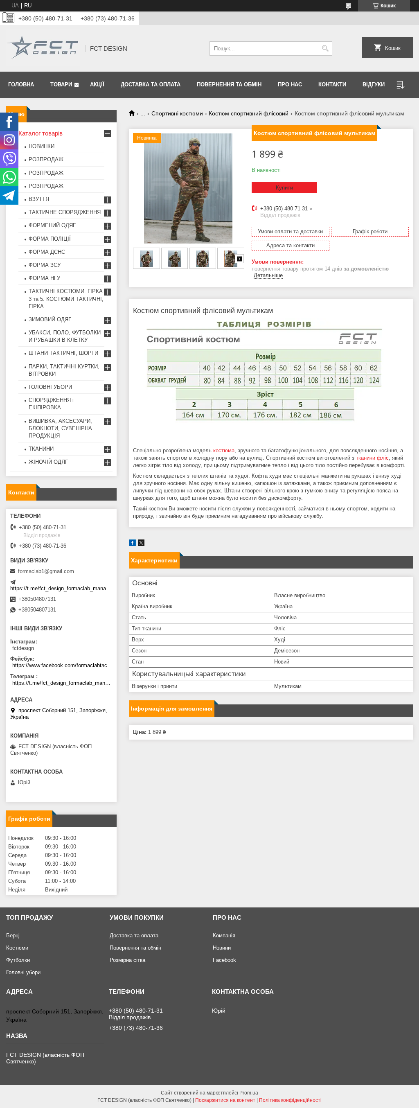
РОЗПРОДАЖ (46, 159)
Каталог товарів (40, 133)
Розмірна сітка (127, 960)
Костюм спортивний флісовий (248, 113)
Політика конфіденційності (290, 1100)
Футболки (18, 960)
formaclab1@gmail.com (46, 571)
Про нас (290, 84)
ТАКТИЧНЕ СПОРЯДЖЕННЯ (65, 212)
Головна (21, 84)
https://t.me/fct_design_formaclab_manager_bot (67, 588)
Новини (222, 948)
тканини (365, 458)
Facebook (224, 960)
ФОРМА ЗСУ (45, 265)
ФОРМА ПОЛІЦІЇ (50, 239)
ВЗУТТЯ (39, 199)
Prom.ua (248, 1093)
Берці (13, 935)
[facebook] (132, 544)
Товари (61, 84)
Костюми (17, 948)
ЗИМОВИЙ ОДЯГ (50, 319)
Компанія (224, 935)
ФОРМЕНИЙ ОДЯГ (52, 225)
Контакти (332, 84)
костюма (223, 450)
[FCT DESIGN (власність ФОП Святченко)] (43, 48)
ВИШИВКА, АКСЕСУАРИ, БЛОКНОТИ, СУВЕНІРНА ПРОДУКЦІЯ (60, 428)
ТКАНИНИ (41, 449)
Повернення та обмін (229, 84)
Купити (284, 188)
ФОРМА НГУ (44, 278)
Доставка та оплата (150, 84)
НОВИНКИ (41, 146)
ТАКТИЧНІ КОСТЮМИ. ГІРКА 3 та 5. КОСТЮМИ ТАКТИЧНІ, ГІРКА (66, 298)
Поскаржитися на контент (225, 1100)
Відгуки (374, 84)
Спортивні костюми (177, 113)
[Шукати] (325, 48)
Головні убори (23, 972)
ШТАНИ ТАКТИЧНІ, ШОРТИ (63, 353)
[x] (141, 544)
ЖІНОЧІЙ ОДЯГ (48, 462)
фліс (383, 458)
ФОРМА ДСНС (47, 252)
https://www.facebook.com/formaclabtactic (62, 665)
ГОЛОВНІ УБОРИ (50, 387)
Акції (97, 84)
